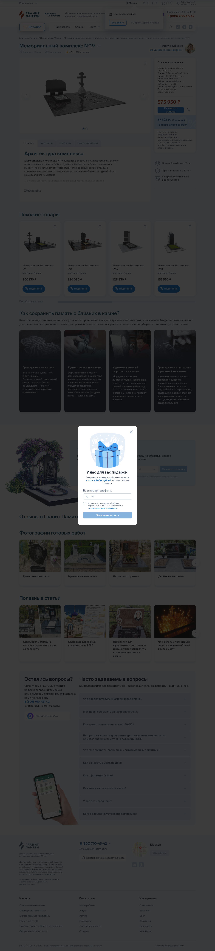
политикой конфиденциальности (102, 508)
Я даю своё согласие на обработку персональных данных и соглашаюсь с (105, 505)
